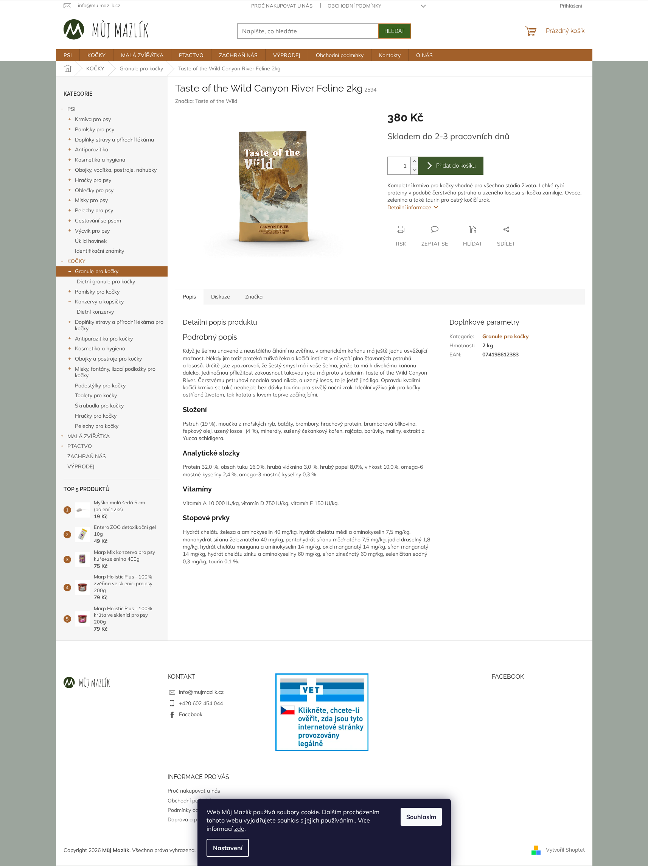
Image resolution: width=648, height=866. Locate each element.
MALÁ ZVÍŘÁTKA (88, 436)
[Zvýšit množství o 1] (414, 161)
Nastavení (227, 848)
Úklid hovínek (91, 241)
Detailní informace (409, 207)
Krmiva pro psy (93, 119)
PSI (71, 109)
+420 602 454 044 (201, 703)
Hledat (394, 31)
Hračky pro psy (93, 180)
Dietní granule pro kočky (106, 281)
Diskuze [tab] (220, 296)
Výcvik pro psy (92, 230)
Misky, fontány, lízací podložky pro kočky (115, 372)
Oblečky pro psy (94, 190)
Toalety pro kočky (96, 395)
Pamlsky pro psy (94, 129)
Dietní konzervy (95, 311)
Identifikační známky (99, 250)
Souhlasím (421, 817)
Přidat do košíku (456, 166)
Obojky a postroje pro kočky (108, 358)
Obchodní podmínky (354, 6)
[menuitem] (67, 55)
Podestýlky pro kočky (100, 385)
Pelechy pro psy (94, 210)
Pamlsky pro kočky (97, 291)
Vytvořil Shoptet (565, 849)
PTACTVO (79, 446)
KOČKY (76, 261)
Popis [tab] (189, 296)
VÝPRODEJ (81, 466)
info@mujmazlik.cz (201, 692)
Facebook (190, 714)
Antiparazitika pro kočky (104, 338)
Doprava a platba (188, 819)
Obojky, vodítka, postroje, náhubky (116, 169)
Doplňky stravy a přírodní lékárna (114, 139)
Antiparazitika (91, 149)
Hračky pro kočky (96, 415)
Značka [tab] (254, 296)
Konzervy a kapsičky (99, 301)
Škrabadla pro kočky (99, 405)
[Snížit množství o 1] (414, 170)
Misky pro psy (91, 200)
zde (239, 828)
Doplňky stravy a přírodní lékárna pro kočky (119, 325)
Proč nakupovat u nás (281, 6)
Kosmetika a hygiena (100, 159)
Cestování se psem (98, 220)
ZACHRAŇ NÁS (86, 456)
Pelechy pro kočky (96, 426)
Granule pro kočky (96, 271)
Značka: (206, 101)
